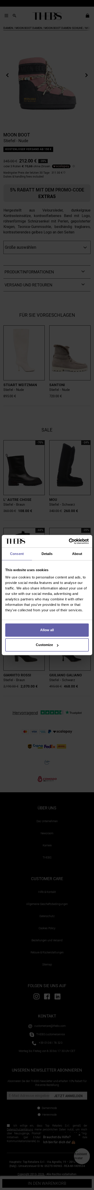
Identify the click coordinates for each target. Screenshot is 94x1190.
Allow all (47, 630)
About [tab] (77, 554)
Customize (44, 645)
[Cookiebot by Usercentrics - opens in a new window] (69, 541)
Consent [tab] (17, 554)
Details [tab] (47, 554)
